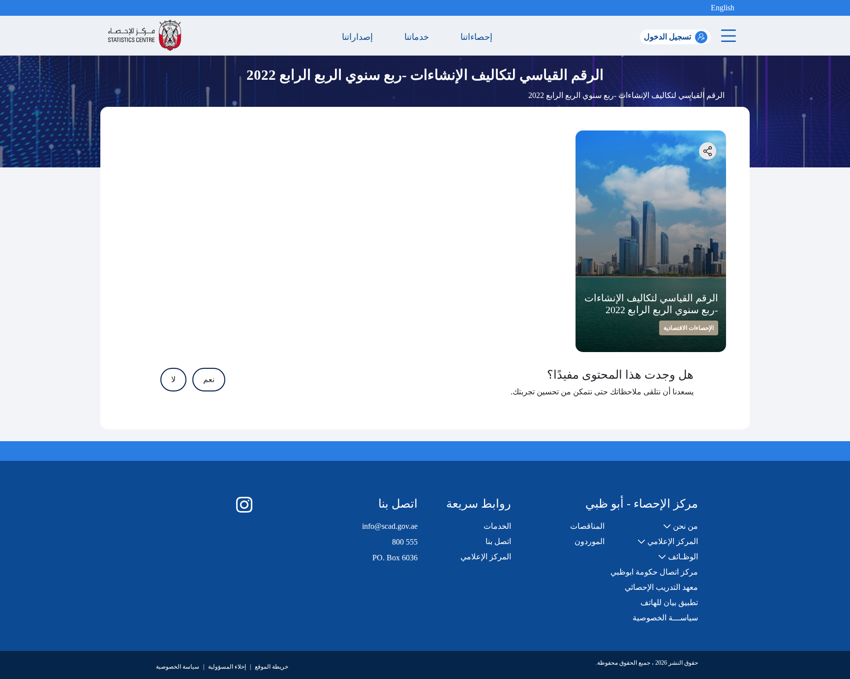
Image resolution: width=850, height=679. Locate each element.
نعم (208, 379)
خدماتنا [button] (419, 37)
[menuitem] (680, 526)
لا (173, 379)
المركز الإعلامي (485, 556)
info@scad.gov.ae (390, 526)
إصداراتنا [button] (360, 37)
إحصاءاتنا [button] (478, 37)
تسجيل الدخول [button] (667, 36)
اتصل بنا (498, 541)
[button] (703, 8)
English (722, 7)
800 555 (405, 542)
